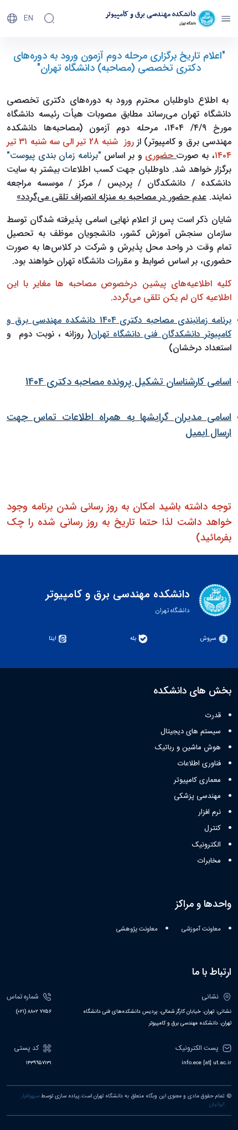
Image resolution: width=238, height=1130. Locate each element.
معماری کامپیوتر (197, 780)
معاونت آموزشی (201, 929)
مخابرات (209, 861)
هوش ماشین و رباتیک (188, 748)
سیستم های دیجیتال (191, 732)
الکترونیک (206, 845)
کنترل (212, 828)
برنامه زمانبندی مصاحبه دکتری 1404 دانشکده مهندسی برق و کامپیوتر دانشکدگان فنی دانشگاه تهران (119, 327)
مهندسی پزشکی (197, 796)
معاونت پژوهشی (137, 929)
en (28, 18)
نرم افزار (209, 812)
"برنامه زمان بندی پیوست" (54, 155)
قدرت (213, 715)
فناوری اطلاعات (199, 764)
